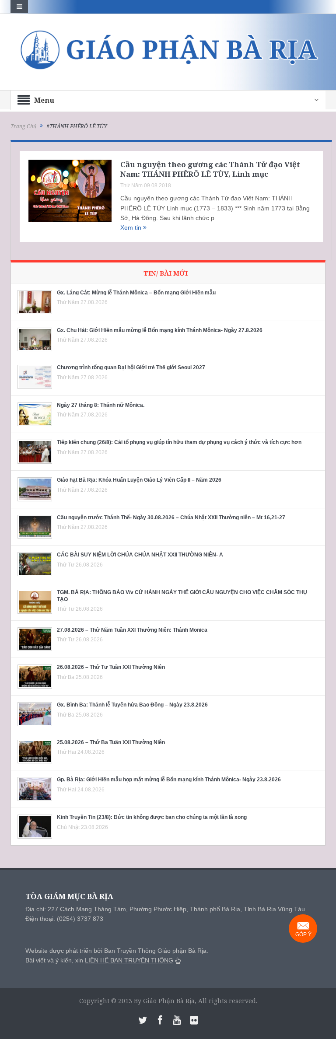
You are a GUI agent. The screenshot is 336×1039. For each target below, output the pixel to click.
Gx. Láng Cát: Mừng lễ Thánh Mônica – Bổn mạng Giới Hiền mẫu (136, 293)
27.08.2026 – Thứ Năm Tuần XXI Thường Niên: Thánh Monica (132, 630)
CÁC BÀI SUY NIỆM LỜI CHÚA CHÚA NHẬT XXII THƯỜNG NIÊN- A (140, 555)
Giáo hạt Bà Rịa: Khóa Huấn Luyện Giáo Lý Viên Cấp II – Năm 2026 (139, 480)
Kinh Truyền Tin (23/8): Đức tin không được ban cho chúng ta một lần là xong (152, 817)
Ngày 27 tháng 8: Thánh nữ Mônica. (100, 405)
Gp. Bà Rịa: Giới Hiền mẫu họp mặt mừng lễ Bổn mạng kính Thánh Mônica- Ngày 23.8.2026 (169, 780)
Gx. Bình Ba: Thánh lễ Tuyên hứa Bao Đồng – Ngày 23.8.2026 (132, 705)
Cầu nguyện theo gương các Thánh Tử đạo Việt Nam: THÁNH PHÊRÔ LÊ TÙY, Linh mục (210, 169)
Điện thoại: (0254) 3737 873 (64, 918)
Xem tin (131, 227)
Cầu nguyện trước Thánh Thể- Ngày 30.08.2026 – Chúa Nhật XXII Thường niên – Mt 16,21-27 (171, 517)
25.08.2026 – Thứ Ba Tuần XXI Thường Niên (111, 742)
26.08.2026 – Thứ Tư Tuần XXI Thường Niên (111, 667)
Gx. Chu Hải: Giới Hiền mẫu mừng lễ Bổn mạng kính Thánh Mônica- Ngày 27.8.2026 (159, 330)
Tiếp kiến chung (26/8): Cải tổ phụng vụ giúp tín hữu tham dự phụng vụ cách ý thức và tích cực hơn (179, 442)
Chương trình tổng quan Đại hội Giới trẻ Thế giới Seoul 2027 (131, 367)
